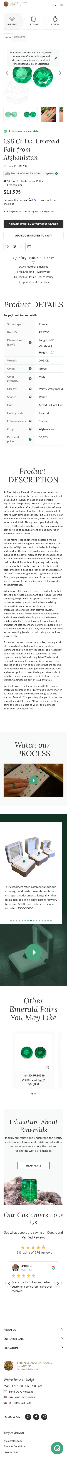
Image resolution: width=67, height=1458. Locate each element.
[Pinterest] (28, 1417)
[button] (60, 73)
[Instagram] (44, 1417)
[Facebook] (36, 1417)
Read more (38, 1166)
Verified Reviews (33, 1237)
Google (52, 1232)
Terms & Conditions (15, 1446)
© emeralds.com (13, 1440)
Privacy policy (11, 1451)
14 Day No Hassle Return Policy (25, 181)
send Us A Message (21, 1391)
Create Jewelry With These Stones (33, 224)
